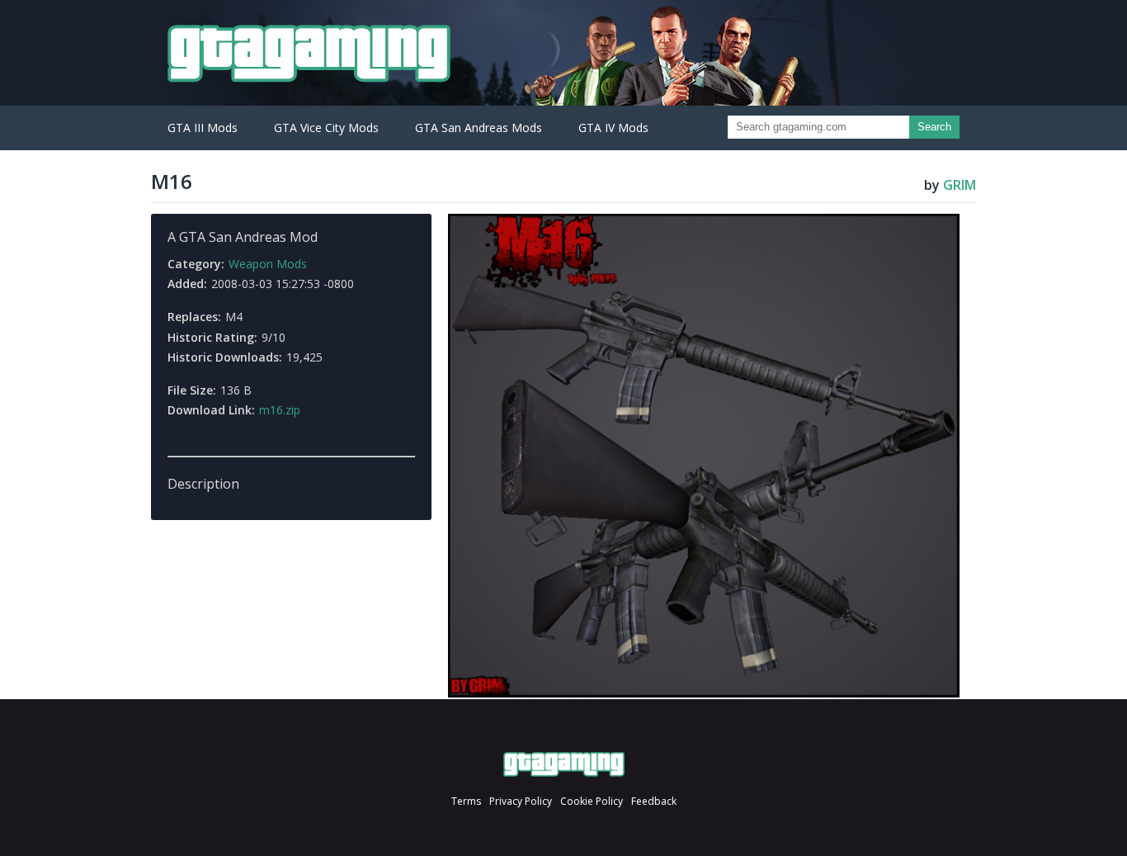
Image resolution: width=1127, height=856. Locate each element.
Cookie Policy (591, 801)
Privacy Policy (520, 801)
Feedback (654, 801)
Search (934, 127)
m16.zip (279, 410)
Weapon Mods (268, 264)
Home (563, 764)
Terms (466, 801)
